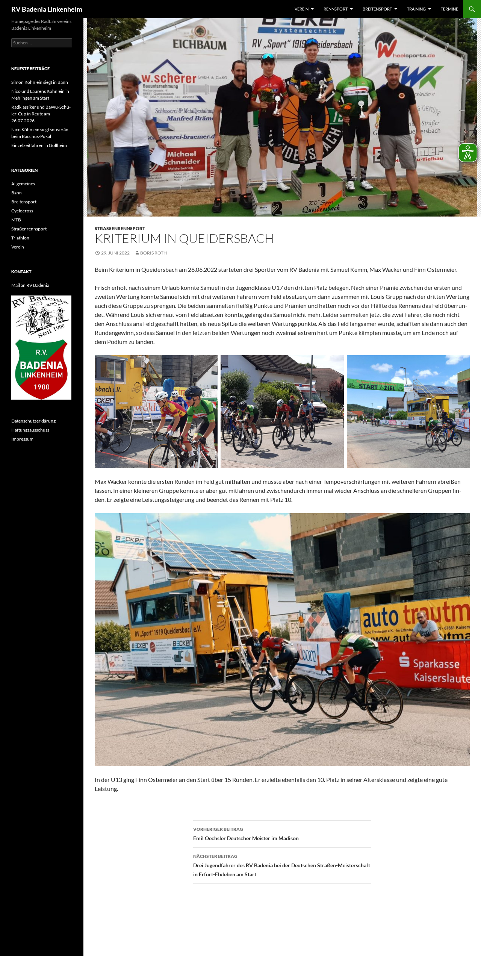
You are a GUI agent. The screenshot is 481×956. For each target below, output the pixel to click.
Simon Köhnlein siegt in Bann (39, 82)
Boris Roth (153, 253)
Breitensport (377, 8)
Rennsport (336, 8)
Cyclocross (22, 211)
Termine (449, 8)
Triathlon (20, 238)
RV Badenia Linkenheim (46, 9)
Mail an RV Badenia (30, 285)
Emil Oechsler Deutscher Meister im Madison (246, 833)
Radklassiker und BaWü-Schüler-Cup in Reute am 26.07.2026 (41, 113)
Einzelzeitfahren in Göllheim (39, 145)
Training (416, 8)
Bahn (16, 192)
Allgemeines (23, 183)
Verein (302, 8)
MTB (16, 220)
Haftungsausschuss (30, 430)
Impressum (22, 439)
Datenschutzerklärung (33, 421)
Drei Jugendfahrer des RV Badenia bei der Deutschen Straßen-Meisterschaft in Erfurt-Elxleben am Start (281, 865)
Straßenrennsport (120, 228)
